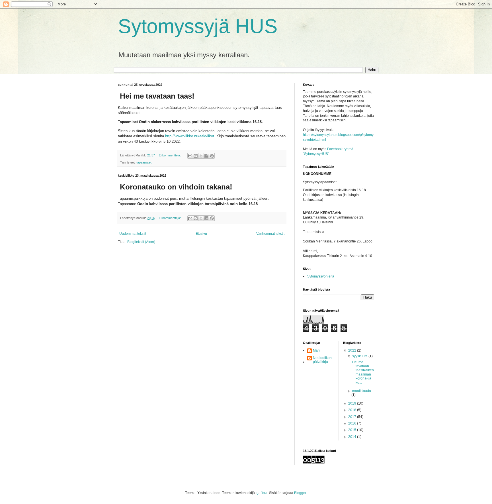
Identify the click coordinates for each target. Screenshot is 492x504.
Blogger (300, 493)
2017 (352, 417)
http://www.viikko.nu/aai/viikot (189, 136)
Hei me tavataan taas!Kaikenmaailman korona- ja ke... (362, 372)
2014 (352, 437)
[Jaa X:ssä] (201, 156)
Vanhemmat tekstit (270, 234)
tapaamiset (143, 162)
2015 (352, 430)
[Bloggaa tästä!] (195, 156)
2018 (352, 410)
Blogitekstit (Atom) (141, 242)
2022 (352, 350)
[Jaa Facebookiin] (206, 156)
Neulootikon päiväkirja (322, 360)
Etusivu (201, 234)
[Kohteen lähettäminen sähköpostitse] (190, 156)
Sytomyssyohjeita (320, 276)
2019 (352, 403)
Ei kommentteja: (170, 155)
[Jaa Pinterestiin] (212, 156)
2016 (352, 423)
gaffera (262, 493)
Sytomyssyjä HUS (198, 26)
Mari (316, 350)
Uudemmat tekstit (132, 234)
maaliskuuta (361, 391)
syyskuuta (360, 356)
